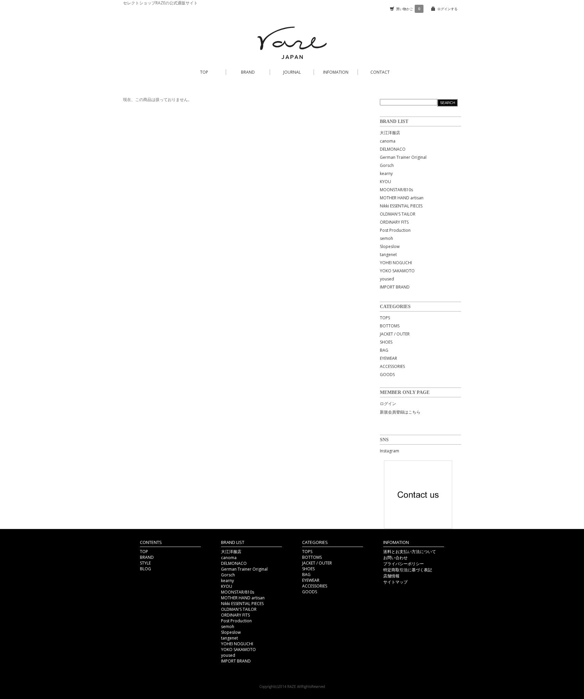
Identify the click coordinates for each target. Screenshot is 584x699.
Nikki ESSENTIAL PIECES (401, 206)
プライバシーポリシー (403, 564)
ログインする (447, 8)
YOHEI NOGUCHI (396, 263)
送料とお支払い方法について (409, 551)
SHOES (386, 342)
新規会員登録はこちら (400, 412)
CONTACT (380, 72)
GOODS (387, 374)
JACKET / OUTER (395, 334)
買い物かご (408, 8)
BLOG (145, 569)
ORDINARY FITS (394, 222)
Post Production (395, 230)
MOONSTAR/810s (396, 190)
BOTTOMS (389, 326)
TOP (204, 72)
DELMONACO (393, 149)
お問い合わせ (395, 557)
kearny (386, 173)
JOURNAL (292, 72)
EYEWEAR (388, 358)
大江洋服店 (390, 132)
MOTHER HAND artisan (401, 198)
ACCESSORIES (392, 366)
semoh (386, 238)
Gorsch (387, 165)
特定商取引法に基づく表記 (407, 570)
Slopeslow (389, 246)
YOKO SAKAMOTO (397, 271)
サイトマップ (395, 582)
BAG (384, 350)
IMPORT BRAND (395, 287)
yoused (387, 279)
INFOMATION (335, 72)
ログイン (388, 403)
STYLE (145, 563)
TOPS (385, 318)
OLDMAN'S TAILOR (397, 214)
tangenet (388, 254)
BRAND (248, 72)
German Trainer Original (403, 157)
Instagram (389, 451)
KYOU (385, 181)
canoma (387, 141)
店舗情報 (391, 576)
